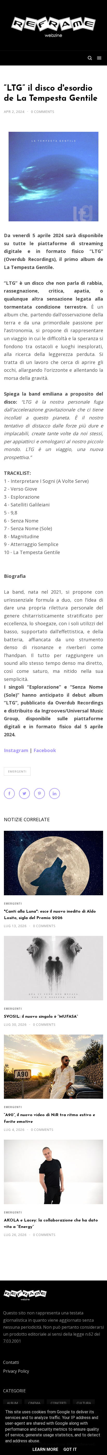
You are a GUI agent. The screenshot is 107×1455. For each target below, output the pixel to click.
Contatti (11, 1362)
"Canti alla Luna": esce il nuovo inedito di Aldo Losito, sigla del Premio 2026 (50, 915)
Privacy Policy (16, 1371)
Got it (70, 1449)
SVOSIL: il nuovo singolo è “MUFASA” (41, 1017)
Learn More (45, 1449)
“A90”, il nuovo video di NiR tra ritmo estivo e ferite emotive (49, 1118)
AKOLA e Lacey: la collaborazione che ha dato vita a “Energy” (51, 1223)
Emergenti (17, 771)
